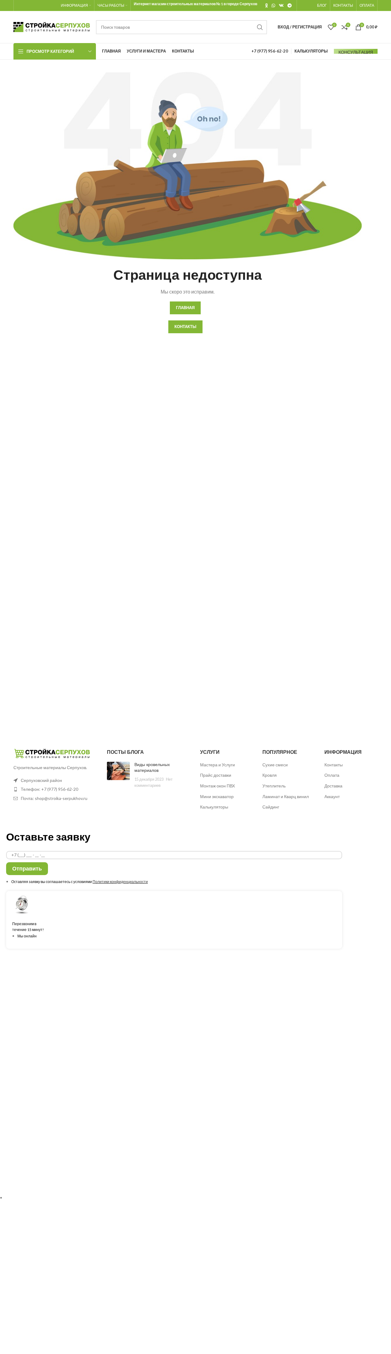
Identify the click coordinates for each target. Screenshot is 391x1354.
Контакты (333, 764)
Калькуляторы (214, 806)
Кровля (269, 775)
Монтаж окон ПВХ (217, 785)
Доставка (333, 785)
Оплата (331, 775)
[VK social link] (281, 5)
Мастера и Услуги (217, 764)
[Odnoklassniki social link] (266, 5)
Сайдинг (270, 806)
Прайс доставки (215, 775)
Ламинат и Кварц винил (285, 796)
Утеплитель (274, 785)
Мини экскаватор (217, 796)
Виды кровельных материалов (152, 767)
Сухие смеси (275, 764)
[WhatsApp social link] (273, 5)
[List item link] (55, 789)
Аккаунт (332, 796)
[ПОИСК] (260, 27)
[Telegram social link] (290, 5)
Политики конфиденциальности (120, 881)
